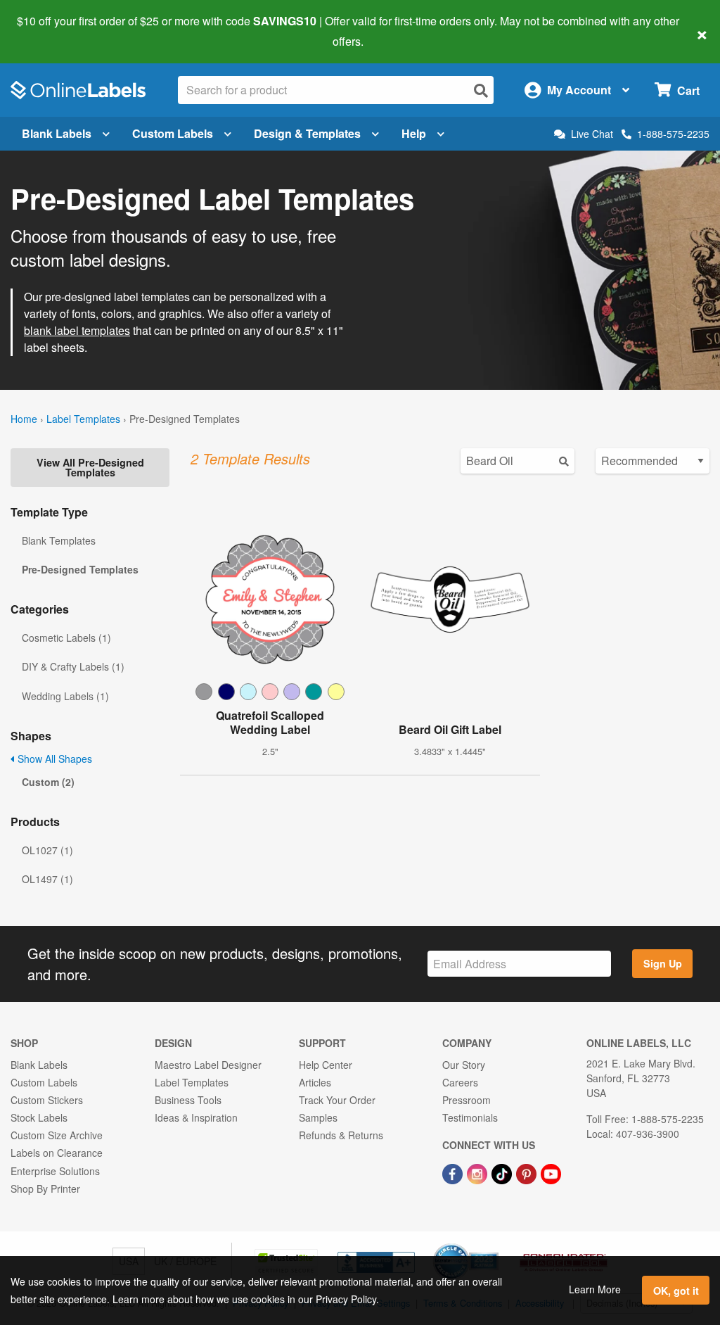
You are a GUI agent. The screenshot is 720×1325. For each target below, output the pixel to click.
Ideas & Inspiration (196, 1117)
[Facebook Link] (453, 1172)
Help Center (325, 1065)
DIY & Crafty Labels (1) (73, 666)
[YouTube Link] (551, 1172)
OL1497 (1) (47, 879)
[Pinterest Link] (527, 1172)
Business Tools (188, 1100)
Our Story (463, 1065)
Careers (460, 1082)
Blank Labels (56, 133)
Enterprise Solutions (55, 1171)
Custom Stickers (47, 1100)
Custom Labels (172, 133)
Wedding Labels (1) (65, 696)
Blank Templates (59, 540)
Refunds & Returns (341, 1135)
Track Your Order (337, 1100)
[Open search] (481, 90)
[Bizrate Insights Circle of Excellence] (493, 1245)
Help (413, 133)
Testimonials (470, 1117)
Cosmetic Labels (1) (66, 637)
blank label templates (77, 330)
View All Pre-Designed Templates (90, 467)
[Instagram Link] (478, 1172)
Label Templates (83, 419)
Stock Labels (39, 1117)
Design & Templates (307, 133)
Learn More (595, 1289)
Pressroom (466, 1100)
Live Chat (592, 134)
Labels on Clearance (57, 1153)
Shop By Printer (45, 1188)
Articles (315, 1082)
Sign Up (662, 963)
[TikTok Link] (503, 1172)
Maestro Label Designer (208, 1065)
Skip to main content (51, 31)
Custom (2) (48, 782)
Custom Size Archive (57, 1135)
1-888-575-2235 (673, 134)
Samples (318, 1117)
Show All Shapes (53, 759)
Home (24, 419)
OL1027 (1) (47, 850)
